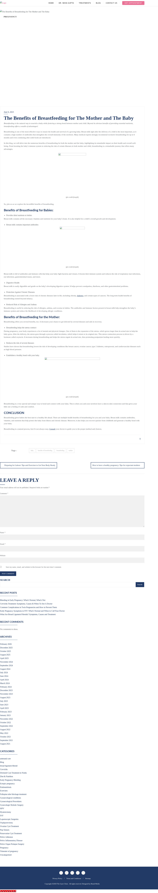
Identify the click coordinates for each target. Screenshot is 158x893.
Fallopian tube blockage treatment (13, 794)
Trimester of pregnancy (9, 851)
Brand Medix (95, 884)
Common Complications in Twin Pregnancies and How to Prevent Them (28, 607)
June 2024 (4, 676)
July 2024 (4, 672)
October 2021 (5, 737)
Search (5, 580)
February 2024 (6, 687)
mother (71, 450)
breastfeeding (60, 450)
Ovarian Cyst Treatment (9, 826)
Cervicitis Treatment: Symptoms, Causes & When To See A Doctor (26, 604)
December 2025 (6, 648)
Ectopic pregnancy (7, 784)
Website (2, 556)
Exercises (4, 791)
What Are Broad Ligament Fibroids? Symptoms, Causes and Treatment (28, 614)
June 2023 (4, 705)
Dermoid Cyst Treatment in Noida (13, 773)
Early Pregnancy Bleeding (10, 780)
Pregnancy (4, 848)
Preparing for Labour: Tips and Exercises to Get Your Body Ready (29, 465)
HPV (2, 808)
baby (32, 450)
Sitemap (88, 878)
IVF (1, 816)
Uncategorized (5, 855)
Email (3, 544)
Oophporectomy (6, 823)
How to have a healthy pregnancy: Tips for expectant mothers (116, 465)
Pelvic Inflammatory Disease (11, 840)
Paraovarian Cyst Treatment (11, 833)
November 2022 (6, 719)
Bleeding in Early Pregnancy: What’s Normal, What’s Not (22, 600)
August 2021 (5, 744)
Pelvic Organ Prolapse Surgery (12, 844)
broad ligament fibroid (8, 766)
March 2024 (5, 683)
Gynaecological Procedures (10, 801)
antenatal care (5, 759)
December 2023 (6, 690)
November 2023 (6, 694)
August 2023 (5, 697)
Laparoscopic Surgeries (9, 819)
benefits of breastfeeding (45, 450)
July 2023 (4, 701)
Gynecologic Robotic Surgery (11, 805)
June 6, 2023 (9, 112)
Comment (4, 493)
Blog (2, 762)
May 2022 (4, 733)
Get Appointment (133, 3)
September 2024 (6, 665)
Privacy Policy (57, 878)
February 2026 (6, 644)
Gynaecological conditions (10, 798)
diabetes (80, 296)
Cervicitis (4, 769)
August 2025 (5, 655)
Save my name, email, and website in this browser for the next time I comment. (34, 567)
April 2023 (4, 708)
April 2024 (4, 680)
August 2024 (5, 669)
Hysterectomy (5, 812)
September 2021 (6, 740)
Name (2, 533)
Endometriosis (5, 787)
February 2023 (6, 712)
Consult (52, 429)
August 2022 (5, 729)
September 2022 (6, 726)
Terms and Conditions (73, 878)
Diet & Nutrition (6, 776)
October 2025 (5, 651)
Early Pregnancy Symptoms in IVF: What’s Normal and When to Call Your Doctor (32, 611)
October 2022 (5, 722)
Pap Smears (4, 830)
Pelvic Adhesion (6, 837)
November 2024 (6, 662)
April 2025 (4, 658)
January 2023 (5, 715)
